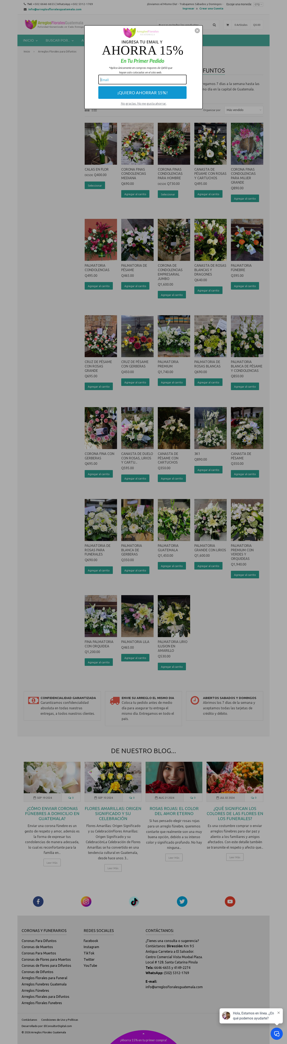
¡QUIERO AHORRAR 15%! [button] (142, 92)
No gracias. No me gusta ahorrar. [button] (143, 103)
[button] (197, 30)
